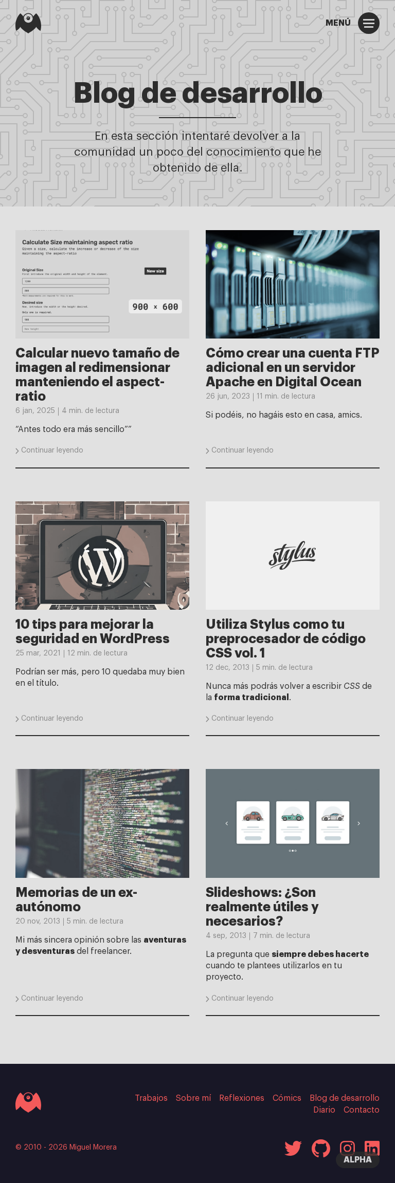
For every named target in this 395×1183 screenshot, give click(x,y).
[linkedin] (372, 1148)
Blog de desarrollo (345, 1098)
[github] (321, 1148)
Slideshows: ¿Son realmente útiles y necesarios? (262, 907)
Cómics (287, 1098)
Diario (324, 1110)
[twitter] (293, 1148)
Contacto (362, 1110)
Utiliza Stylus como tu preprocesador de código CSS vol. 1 (286, 639)
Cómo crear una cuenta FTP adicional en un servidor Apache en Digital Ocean (293, 367)
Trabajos (151, 1098)
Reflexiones (241, 1098)
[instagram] (347, 1148)
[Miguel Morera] (28, 23)
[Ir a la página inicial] (28, 1102)
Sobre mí (193, 1098)
